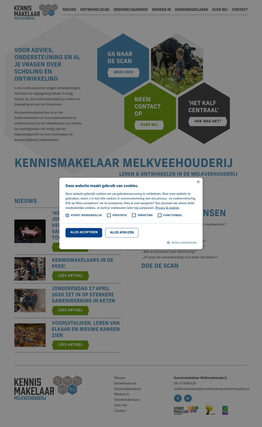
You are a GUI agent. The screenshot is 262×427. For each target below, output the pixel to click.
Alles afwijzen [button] (122, 232)
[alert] (131, 213)
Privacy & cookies (167, 208)
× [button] (198, 182)
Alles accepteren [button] (84, 232)
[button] (131, 242)
